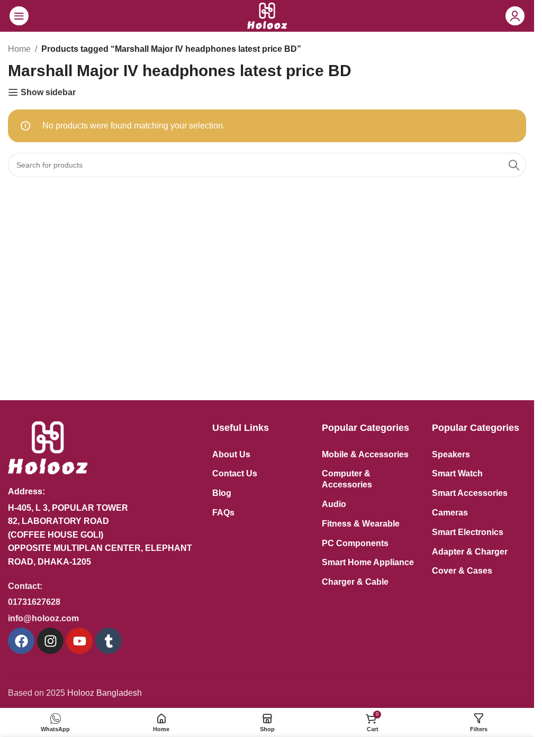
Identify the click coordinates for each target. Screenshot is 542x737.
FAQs (223, 512)
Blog (221, 493)
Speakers (451, 454)
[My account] (515, 15)
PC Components (355, 543)
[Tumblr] (108, 641)
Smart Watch (457, 473)
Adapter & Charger (470, 551)
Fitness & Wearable (361, 523)
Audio (334, 504)
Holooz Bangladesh (104, 692)
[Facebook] (21, 641)
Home (19, 48)
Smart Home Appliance (368, 562)
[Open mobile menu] (19, 15)
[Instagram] (50, 641)
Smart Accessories (470, 493)
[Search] (514, 165)
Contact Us (234, 473)
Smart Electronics (467, 532)
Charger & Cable (355, 581)
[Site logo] (267, 15)
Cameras (450, 512)
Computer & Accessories (347, 479)
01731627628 (34, 601)
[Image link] (47, 447)
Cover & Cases (462, 570)
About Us (231, 454)
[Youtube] (79, 641)
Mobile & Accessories (365, 454)
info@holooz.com (43, 618)
